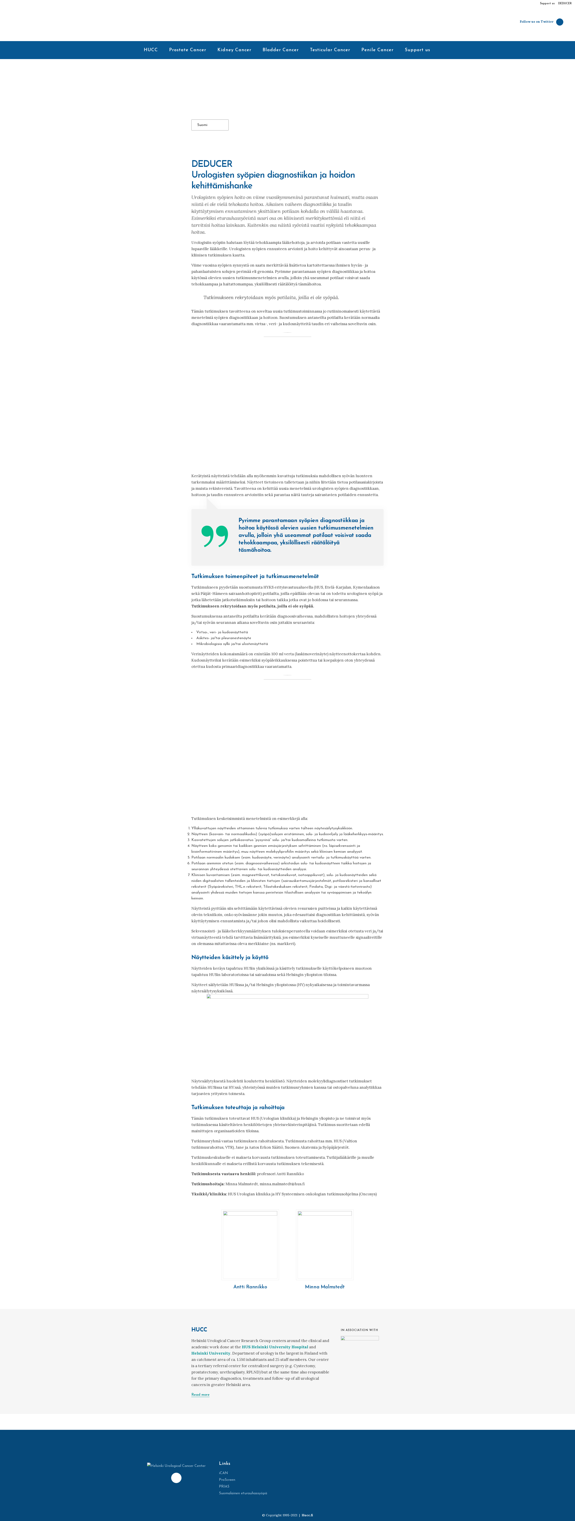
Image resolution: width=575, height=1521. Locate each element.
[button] (282, 1183)
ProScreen (227, 1480)
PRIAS (224, 1486)
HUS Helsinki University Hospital (275, 1346)
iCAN (223, 1473)
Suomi (202, 125)
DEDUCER (565, 3)
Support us (547, 3)
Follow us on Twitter (536, 22)
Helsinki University (210, 1353)
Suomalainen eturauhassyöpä (243, 1493)
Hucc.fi (307, 1515)
